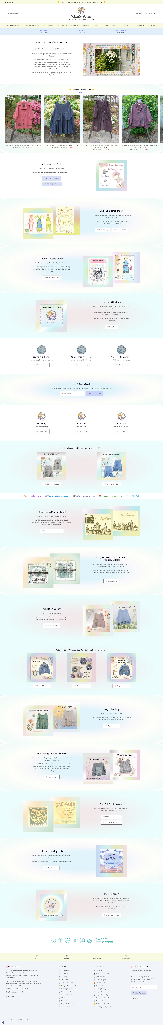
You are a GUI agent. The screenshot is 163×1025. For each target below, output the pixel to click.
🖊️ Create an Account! (37, 496)
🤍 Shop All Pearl (51, 777)
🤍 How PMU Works (41, 686)
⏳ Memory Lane (99, 983)
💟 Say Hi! (152, 25)
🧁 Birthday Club (99, 1001)
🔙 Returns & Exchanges (67, 992)
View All (81, 92)
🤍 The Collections (32, 25)
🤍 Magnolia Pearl (101, 25)
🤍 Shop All (74, 25)
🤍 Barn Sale (86, 25)
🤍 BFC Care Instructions (111, 817)
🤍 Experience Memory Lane (51, 531)
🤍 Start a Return (41, 365)
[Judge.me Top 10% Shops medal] (89, 940)
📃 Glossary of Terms (66, 983)
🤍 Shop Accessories (81, 686)
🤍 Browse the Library (51, 278)
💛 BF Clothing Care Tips (102, 1004)
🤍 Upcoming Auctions (51, 184)
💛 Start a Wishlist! (84, 496)
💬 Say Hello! (98, 971)
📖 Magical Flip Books (101, 992)
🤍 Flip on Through (51, 625)
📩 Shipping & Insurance (67, 989)
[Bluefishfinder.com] (81, 13)
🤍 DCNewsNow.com (62, 49)
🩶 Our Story (63, 977)
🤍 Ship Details (121, 365)
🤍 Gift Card (129, 25)
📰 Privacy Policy (64, 1001)
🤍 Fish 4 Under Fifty (111, 484)
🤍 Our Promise (64, 971)
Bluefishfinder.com (26, 1020)
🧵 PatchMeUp (99, 986)
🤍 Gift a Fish (111, 327)
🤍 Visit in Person (120, 230)
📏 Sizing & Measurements (68, 986)
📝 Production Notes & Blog (103, 998)
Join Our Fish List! (95, 393)
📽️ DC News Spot (100, 980)
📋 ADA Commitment (66, 998)
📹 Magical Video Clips (101, 995)
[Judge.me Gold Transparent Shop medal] (53, 940)
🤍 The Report (121, 431)
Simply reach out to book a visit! (17, 992)
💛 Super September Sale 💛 (81, 89)
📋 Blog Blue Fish (125, 496)
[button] (40, 145)
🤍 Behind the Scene (41, 49)
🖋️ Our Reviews (64, 974)
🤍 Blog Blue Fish (111, 581)
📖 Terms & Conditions (66, 995)
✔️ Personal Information (67, 1004)
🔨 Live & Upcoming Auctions (104, 1007)
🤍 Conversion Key (81, 365)
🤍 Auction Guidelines (51, 178)
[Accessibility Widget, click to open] (2, 1022)
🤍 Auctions (116, 25)
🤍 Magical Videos (111, 726)
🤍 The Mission (81, 431)
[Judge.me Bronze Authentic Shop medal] (67, 940)
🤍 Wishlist (141, 25)
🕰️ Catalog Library (100, 989)
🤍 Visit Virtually (102, 230)
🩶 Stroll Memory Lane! (105, 496)
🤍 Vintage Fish (48, 25)
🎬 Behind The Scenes (101, 974)
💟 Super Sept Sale (14, 25)
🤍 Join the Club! (51, 868)
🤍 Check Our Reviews (111, 915)
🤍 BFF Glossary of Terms (111, 822)
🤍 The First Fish (41, 431)
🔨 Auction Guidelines (66, 1007)
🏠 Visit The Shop (100, 977)
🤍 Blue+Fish (62, 25)
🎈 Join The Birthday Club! (62, 496)
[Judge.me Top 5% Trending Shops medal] (82, 940)
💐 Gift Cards (63, 980)
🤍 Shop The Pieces (121, 686)
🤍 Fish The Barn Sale (51, 484)
